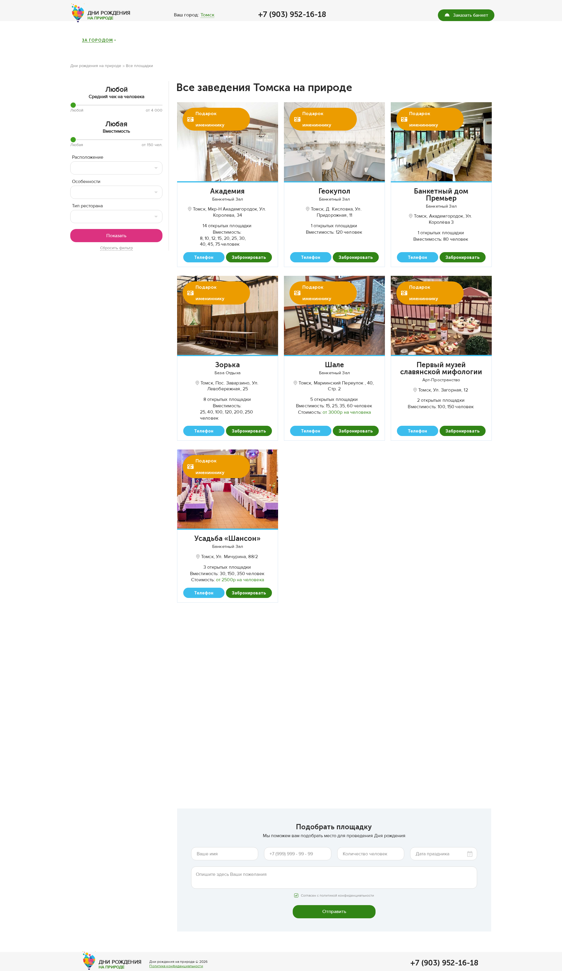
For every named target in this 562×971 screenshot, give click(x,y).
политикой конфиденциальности (347, 895)
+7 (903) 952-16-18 (292, 14)
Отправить (334, 911)
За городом (97, 40)
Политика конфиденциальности (176, 966)
